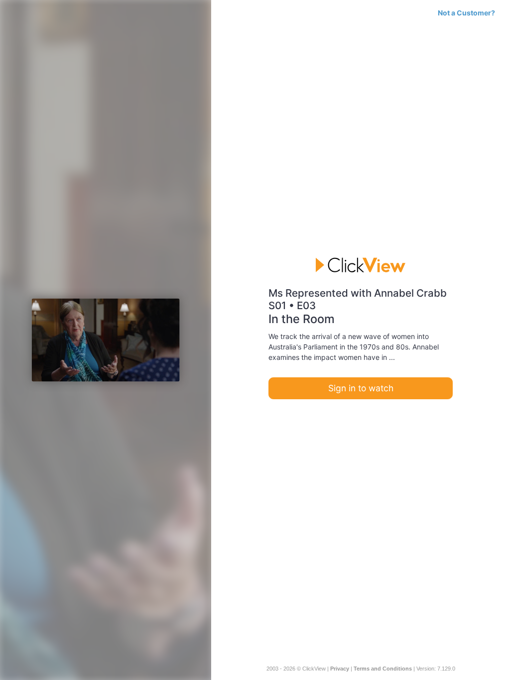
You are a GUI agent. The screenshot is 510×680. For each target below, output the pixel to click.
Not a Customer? (466, 12)
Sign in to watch (360, 388)
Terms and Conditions (383, 669)
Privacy (339, 669)
